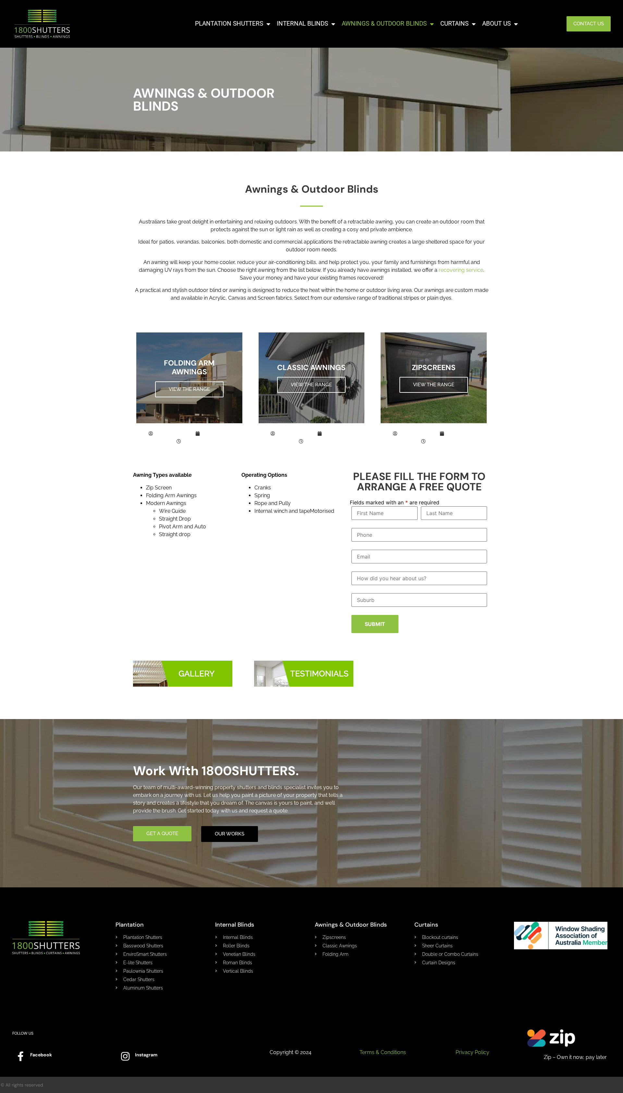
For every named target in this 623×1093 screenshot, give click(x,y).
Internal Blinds (302, 23)
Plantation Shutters (229, 23)
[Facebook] (20, 1056)
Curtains (454, 23)
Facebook (41, 1055)
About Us (496, 23)
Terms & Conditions (383, 1052)
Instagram (146, 1055)
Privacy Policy (472, 1052)
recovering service (461, 270)
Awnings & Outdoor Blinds (384, 23)
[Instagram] (125, 1056)
